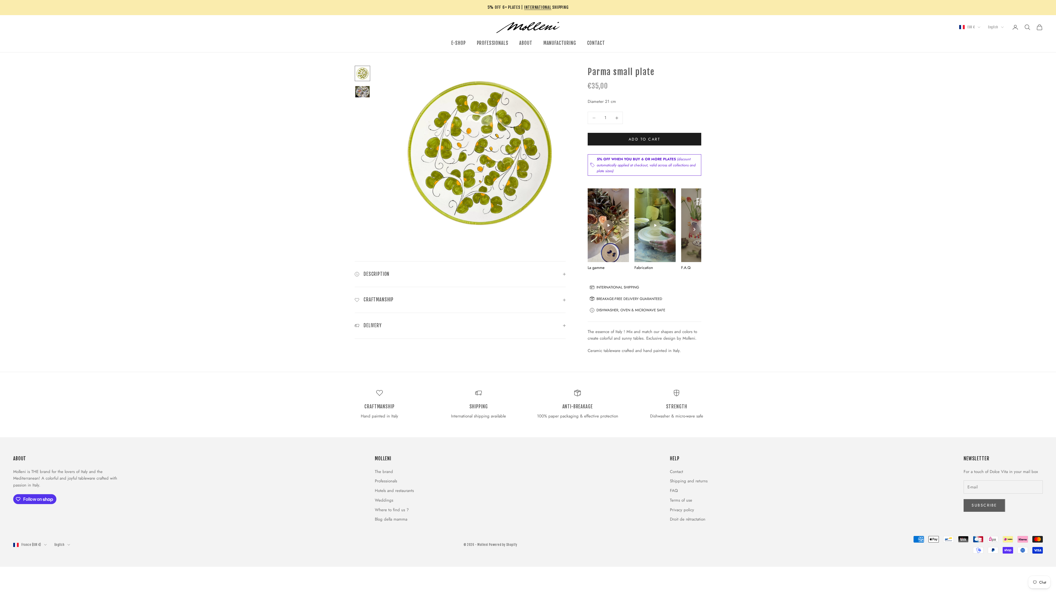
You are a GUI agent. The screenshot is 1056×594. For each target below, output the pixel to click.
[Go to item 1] (362, 73)
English (993, 27)
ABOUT (525, 43)
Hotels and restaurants (394, 491)
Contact (676, 472)
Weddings (384, 500)
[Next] (694, 229)
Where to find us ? (392, 510)
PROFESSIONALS (492, 43)
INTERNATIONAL (537, 7)
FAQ (674, 491)
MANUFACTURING (559, 43)
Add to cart (645, 139)
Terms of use (681, 500)
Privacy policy (682, 510)
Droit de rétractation (687, 519)
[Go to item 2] (362, 92)
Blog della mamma (391, 519)
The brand (384, 472)
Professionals (386, 481)
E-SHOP (458, 43)
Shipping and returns (689, 481)
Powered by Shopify (503, 545)
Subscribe (984, 505)
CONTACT (596, 43)
